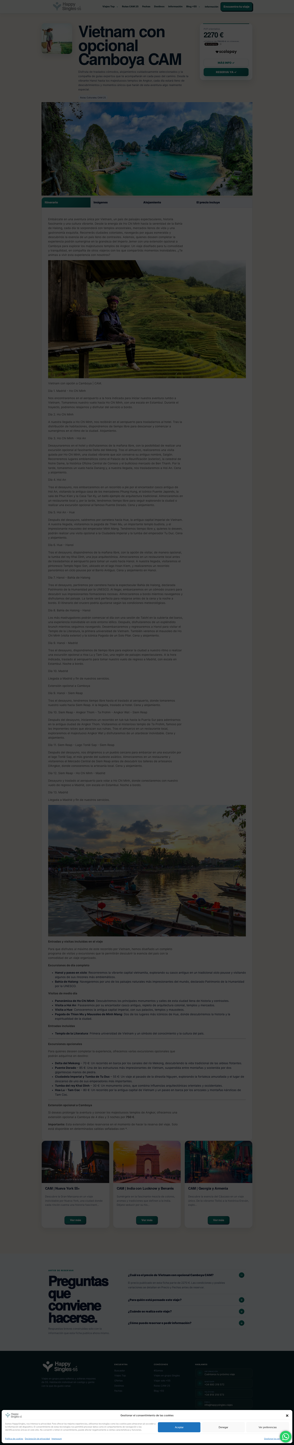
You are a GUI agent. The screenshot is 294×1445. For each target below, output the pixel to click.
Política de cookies (14, 1439)
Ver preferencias (268, 1427)
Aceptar (179, 1427)
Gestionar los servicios (274, 1439)
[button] (287, 1415)
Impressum (57, 1439)
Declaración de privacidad (37, 1439)
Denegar (223, 1427)
